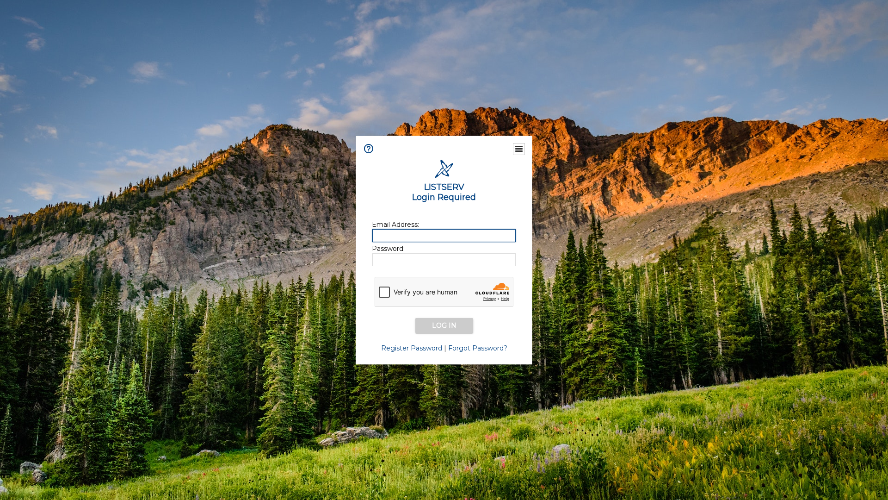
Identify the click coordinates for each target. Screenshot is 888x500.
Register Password (411, 348)
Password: (388, 248)
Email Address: (395, 224)
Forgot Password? (477, 348)
